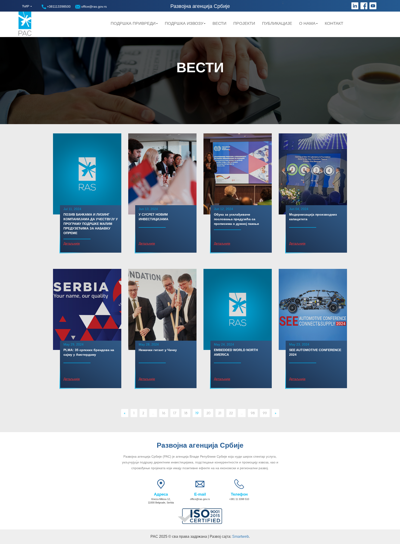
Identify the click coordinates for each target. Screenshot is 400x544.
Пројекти (244, 23)
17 (174, 412)
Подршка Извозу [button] (184, 23)
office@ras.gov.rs (93, 6)
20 (208, 412)
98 (253, 412)
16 (163, 412)
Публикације (277, 23)
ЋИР (25, 6)
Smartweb (240, 536)
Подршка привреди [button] (133, 23)
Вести (219, 23)
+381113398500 (58, 6)
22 (231, 412)
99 (265, 412)
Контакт (334, 23)
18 (186, 412)
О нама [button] (307, 23)
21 (219, 412)
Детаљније (71, 243)
